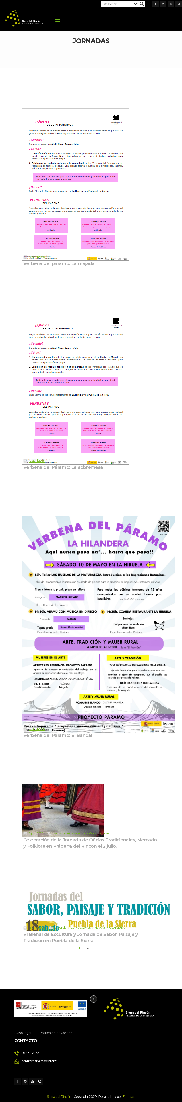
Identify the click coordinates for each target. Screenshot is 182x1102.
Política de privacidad (56, 1033)
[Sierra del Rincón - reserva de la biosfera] (24, 18)
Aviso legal (22, 1033)
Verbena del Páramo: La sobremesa (63, 467)
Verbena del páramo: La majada (59, 263)
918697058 (30, 1052)
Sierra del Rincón (59, 1097)
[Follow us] (155, 4)
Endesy (129, 1097)
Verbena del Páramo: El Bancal (57, 735)
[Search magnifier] (142, 4)
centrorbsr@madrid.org (39, 1061)
